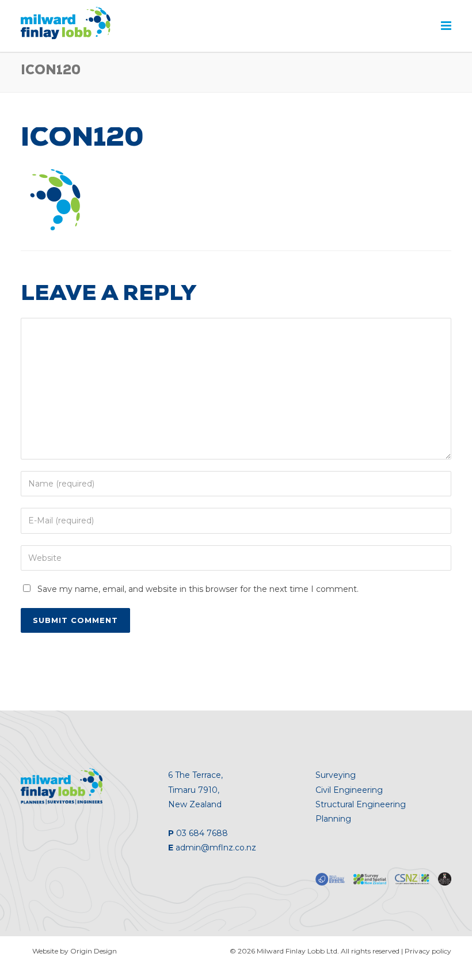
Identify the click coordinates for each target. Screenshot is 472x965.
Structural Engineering (360, 804)
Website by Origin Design (74, 951)
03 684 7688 (202, 833)
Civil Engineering (349, 790)
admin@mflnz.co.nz (216, 847)
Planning (333, 819)
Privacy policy (428, 951)
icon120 (82, 140)
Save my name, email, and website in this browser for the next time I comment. (198, 589)
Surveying (335, 775)
